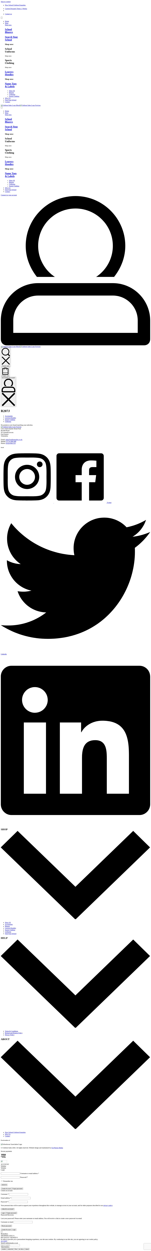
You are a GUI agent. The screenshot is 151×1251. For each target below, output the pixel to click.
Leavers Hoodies (9, 73)
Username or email (7, 1222)
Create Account (6, 1188)
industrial (10, 1249)
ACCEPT (4, 1241)
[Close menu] (1, 107)
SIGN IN (4, 1185)
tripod (27, 1249)
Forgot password (17, 1188)
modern (4, 1249)
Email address (6, 1198)
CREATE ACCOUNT (8, 1209)
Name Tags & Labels (11, 85)
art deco (21, 1249)
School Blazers (9, 30)
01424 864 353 (11, 443)
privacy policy (107, 1205)
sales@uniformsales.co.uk (13, 439)
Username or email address (29, 1173)
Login (3, 1213)
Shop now (8, 25)
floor (16, 1249)
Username (5, 1194)
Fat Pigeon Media (57, 1148)
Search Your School (11, 38)
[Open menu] (1, 18)
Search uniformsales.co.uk (9, 1243)
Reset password (6, 1226)
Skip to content (6, 2)
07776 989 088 (11, 441)
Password (24, 1177)
